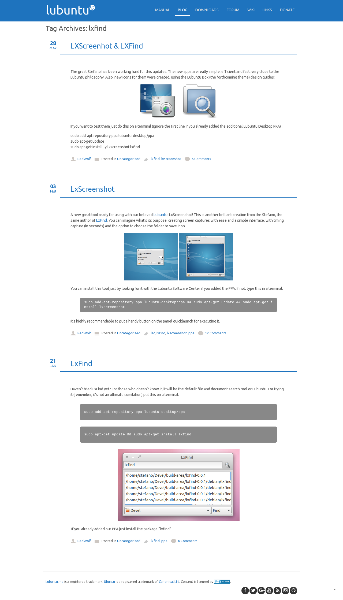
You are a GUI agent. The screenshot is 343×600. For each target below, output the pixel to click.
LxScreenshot (92, 189)
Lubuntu (160, 215)
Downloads (207, 10)
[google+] (261, 591)
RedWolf (84, 159)
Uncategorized (128, 159)
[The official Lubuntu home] (73, 24)
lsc (153, 333)
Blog (182, 10)
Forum (233, 10)
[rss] (277, 591)
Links (267, 10)
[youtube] (269, 591)
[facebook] (245, 591)
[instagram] (285, 591)
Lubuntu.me (55, 581)
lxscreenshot (171, 159)
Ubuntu (109, 581)
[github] (293, 591)
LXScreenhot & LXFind (106, 46)
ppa (191, 333)
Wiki (251, 10)
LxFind (101, 220)
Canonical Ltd (169, 581)
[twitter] (253, 591)
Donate (287, 10)
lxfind (155, 159)
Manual (162, 10)
